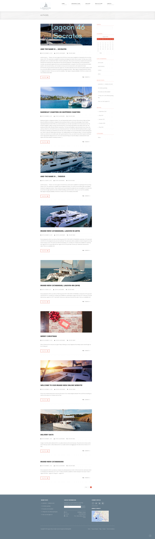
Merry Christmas (48, 336)
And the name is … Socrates (53, 49)
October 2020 (102, 123)
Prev (86, 487)
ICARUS (99, 70)
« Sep (100, 53)
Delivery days (46, 434)
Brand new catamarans (52, 461)
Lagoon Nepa (62, 53)
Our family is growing (102, 88)
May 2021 (101, 115)
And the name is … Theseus (52, 176)
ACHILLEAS (100, 62)
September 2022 (102, 111)
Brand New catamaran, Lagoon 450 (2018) (60, 285)
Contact (104, 529)
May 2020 (101, 127)
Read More (44, 77)
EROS (99, 74)
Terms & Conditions (111, 529)
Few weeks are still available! (104, 91)
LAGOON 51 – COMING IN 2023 (105, 84)
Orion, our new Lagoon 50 (104, 101)
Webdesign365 (68, 529)
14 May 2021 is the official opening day (49, 511)
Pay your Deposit (95, 529)
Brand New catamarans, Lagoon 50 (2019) (60, 231)
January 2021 (102, 119)
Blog (100, 529)
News (74, 53)
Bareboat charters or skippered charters (60, 112)
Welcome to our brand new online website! (61, 385)
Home (90, 529)
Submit (83, 506)
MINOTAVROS (101, 66)
